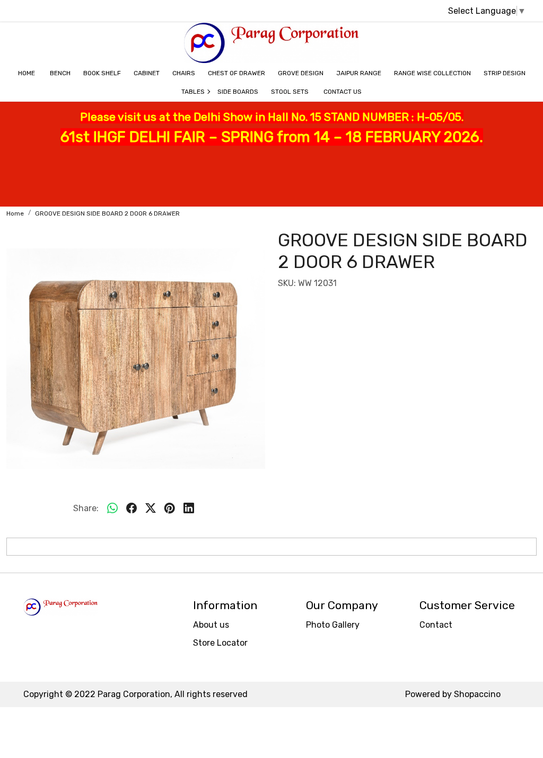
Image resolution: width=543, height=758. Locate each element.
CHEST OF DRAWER (236, 73)
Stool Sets (290, 91)
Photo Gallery (333, 625)
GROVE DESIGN (300, 73)
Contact (435, 625)
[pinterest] (169, 508)
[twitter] (150, 508)
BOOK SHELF (102, 73)
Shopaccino (477, 694)
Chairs (183, 73)
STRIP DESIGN (505, 73)
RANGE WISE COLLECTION (432, 73)
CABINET (147, 73)
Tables (193, 91)
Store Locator (220, 643)
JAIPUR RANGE (358, 73)
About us (211, 625)
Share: (86, 508)
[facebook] (131, 508)
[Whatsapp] (112, 508)
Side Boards (237, 91)
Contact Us (342, 91)
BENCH (60, 73)
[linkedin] (188, 508)
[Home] (271, 43)
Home (26, 73)
